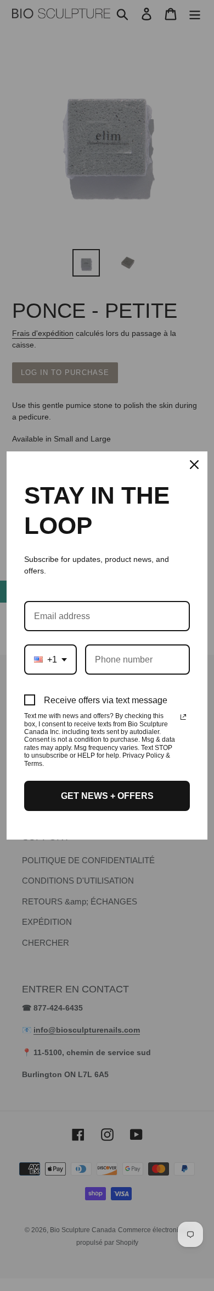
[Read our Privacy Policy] (183, 717)
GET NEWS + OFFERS (107, 796)
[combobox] (50, 659)
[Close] (194, 464)
